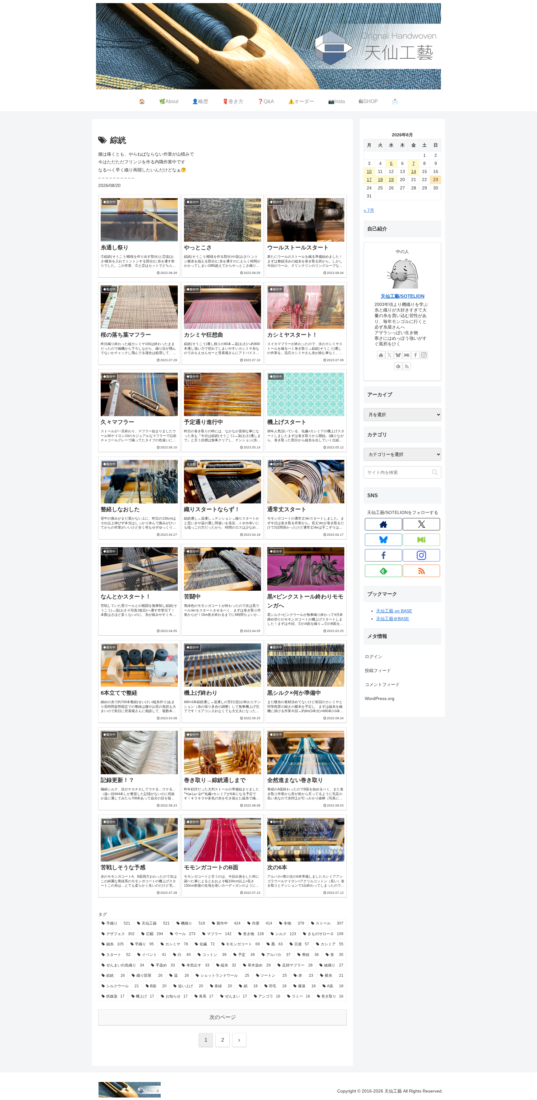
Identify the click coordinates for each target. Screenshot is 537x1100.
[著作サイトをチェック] (381, 355)
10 (369, 171)
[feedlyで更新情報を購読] (398, 366)
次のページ (222, 1017)
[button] (434, 472)
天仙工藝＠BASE (392, 618)
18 (380, 179)
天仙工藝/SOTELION (403, 296)
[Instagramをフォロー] (424, 355)
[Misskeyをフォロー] (407, 355)
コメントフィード (382, 684)
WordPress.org (379, 698)
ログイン (373, 656)
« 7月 (369, 210)
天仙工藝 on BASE (394, 610)
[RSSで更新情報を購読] (407, 366)
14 (413, 171)
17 (369, 179)
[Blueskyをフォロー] (398, 355)
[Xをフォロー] (389, 355)
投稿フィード (378, 670)
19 (391, 179)
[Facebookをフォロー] (415, 355)
